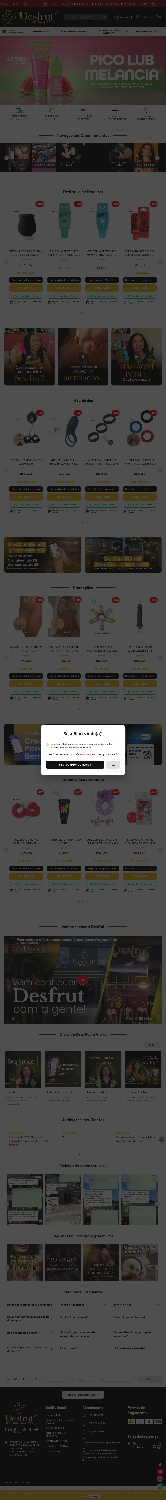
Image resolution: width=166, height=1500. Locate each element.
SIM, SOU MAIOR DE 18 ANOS (75, 764)
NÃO (113, 764)
